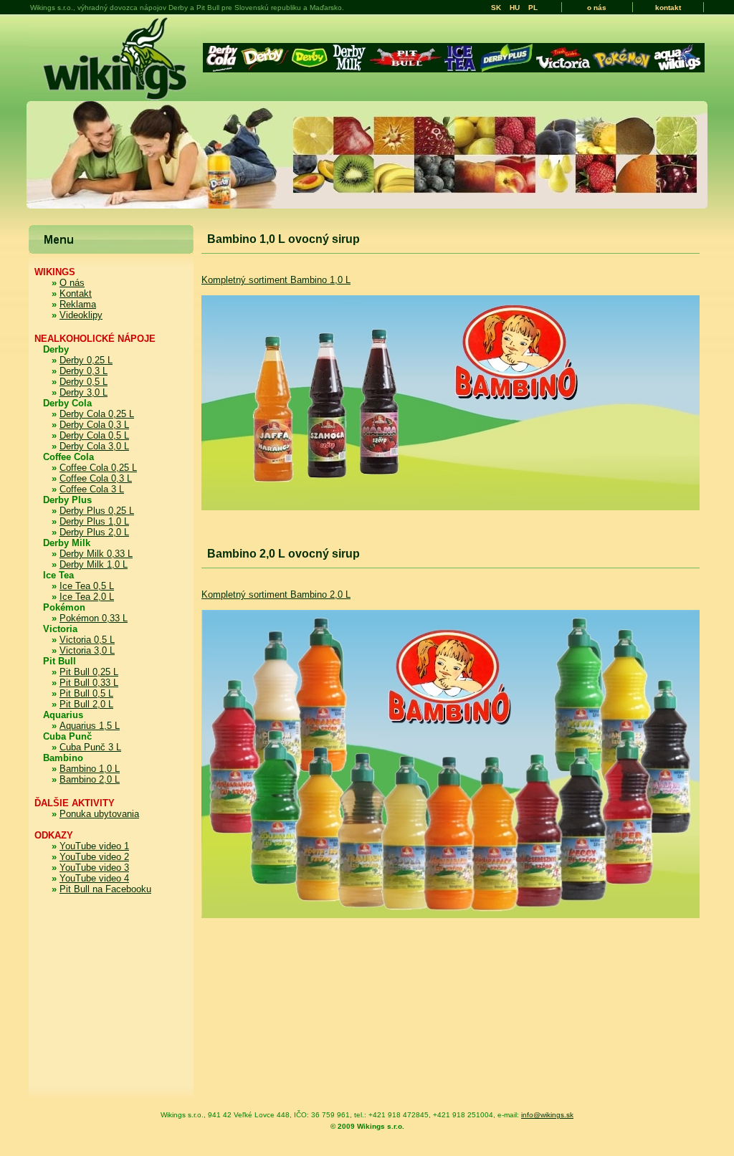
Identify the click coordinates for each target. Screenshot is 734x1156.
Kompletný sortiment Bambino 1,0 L (276, 279)
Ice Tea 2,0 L (86, 596)
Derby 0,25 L (86, 360)
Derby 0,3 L (83, 371)
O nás (72, 282)
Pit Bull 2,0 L (86, 704)
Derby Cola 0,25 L (96, 414)
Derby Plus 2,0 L (94, 532)
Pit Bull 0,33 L (88, 682)
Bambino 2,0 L (89, 779)
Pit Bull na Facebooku (105, 889)
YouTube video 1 (94, 846)
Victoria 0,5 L (87, 639)
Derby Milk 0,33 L (96, 553)
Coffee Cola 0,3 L (95, 478)
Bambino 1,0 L (89, 768)
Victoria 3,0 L (87, 650)
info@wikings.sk (547, 1115)
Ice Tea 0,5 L (86, 586)
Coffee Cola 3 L (91, 489)
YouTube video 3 (94, 867)
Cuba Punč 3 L (90, 747)
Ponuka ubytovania (99, 813)
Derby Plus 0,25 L (96, 510)
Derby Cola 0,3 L (94, 424)
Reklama (77, 304)
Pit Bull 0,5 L (86, 693)
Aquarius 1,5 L (89, 725)
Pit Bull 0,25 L (88, 672)
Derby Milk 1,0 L (93, 564)
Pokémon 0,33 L (93, 618)
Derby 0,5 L (83, 381)
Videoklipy (81, 315)
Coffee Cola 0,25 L (98, 467)
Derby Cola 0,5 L (94, 435)
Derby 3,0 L (83, 392)
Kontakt (75, 293)
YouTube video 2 (94, 856)
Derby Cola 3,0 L (94, 446)
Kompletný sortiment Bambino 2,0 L (276, 594)
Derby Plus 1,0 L (94, 521)
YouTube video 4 (94, 878)
